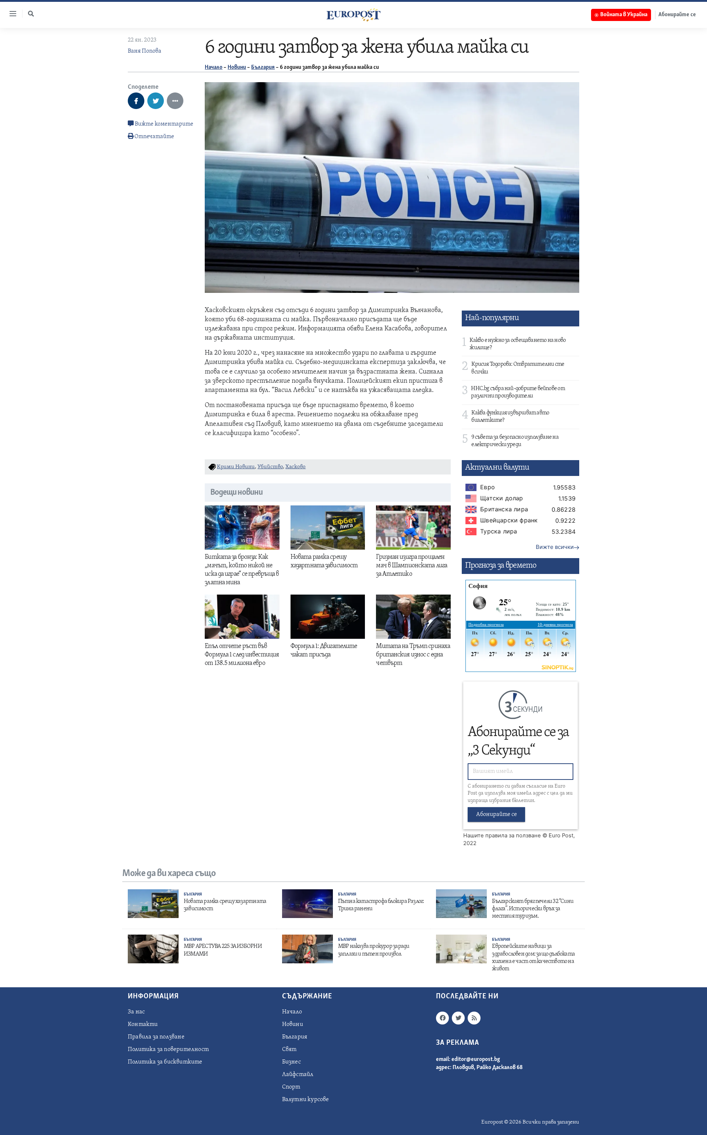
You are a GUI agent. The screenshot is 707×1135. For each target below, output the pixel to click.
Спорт (291, 1087)
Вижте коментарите (163, 124)
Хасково (295, 467)
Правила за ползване (156, 1037)
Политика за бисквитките (165, 1062)
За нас (136, 1012)
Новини (237, 67)
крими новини (236, 467)
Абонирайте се (677, 15)
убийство (270, 467)
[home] (353, 15)
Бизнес (291, 1062)
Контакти (143, 1024)
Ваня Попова (144, 51)
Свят (289, 1049)
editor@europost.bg (475, 1059)
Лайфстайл (298, 1075)
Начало (213, 67)
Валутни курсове (305, 1100)
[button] (31, 13)
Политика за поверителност (168, 1049)
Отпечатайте (154, 137)
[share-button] (136, 100)
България (263, 67)
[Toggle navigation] (10, 13)
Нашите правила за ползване (502, 835)
